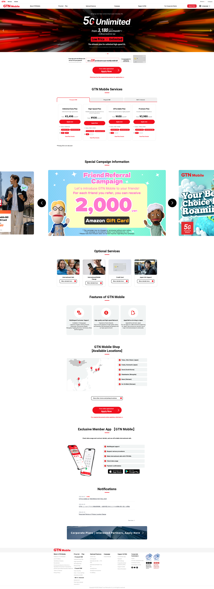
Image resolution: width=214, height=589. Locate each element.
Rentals (10, 1)
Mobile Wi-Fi (77, 580)
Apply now (70, 122)
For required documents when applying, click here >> (107, 417)
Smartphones (93, 568)
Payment (120, 558)
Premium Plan (77, 565)
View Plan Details (70, 136)
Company (210, 1)
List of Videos (57, 558)
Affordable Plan (77, 563)
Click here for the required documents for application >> (107, 77)
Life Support (93, 558)
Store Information (122, 569)
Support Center (121, 566)
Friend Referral (107, 556)
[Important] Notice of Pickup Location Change (92, 514)
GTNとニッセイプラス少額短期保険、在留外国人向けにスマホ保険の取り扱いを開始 (104, 506)
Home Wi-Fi (76, 584)
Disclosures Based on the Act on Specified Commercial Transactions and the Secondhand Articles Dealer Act (63, 566)
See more (130, 520)
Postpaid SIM (73, 99)
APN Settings (121, 561)
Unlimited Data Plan (78, 559)
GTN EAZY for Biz (135, 562)
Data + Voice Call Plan (79, 573)
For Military (92, 572)
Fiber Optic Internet (78, 582)
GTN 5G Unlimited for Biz (137, 560)
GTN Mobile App (122, 556)
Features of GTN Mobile (59, 556)
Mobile (16, 1)
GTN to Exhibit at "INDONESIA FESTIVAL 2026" (93, 499)
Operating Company (58, 561)
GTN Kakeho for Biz (136, 564)
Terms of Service (58, 570)
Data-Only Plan (77, 570)
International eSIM (78, 575)
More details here (66, 281)
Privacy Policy (57, 572)
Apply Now (192, 6)
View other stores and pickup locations (105, 398)
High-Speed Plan (78, 561)
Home (132, 558)
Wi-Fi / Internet (141, 99)
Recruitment (57, 563)
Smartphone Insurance (95, 570)
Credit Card (92, 556)
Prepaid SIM (107, 99)
